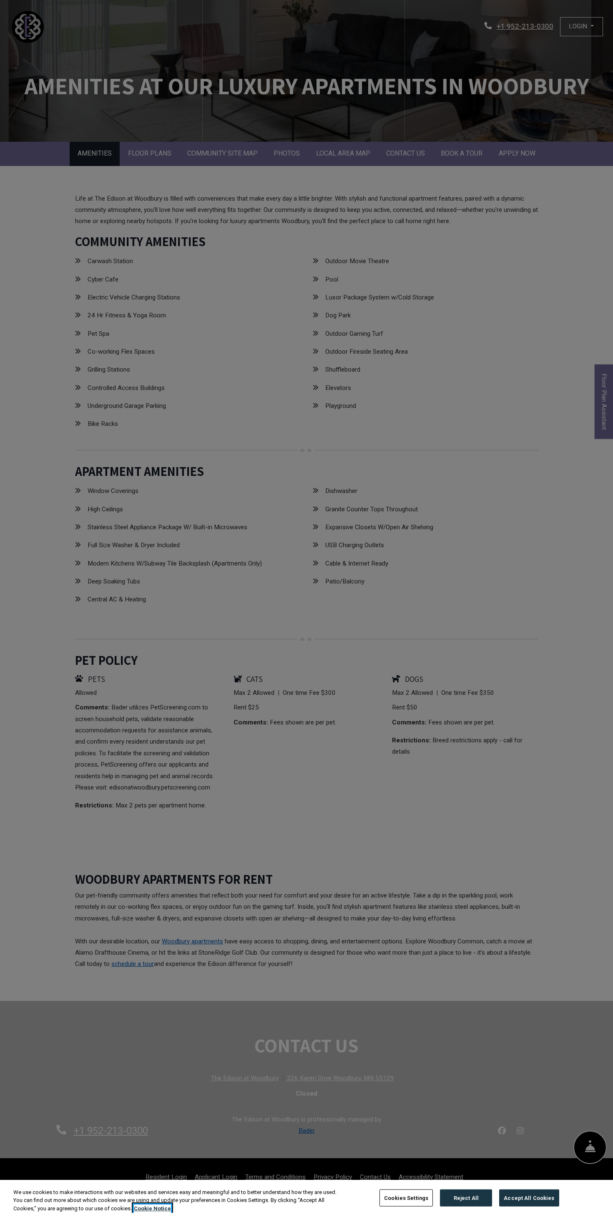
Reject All (466, 1197)
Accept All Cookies (529, 1197)
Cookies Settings (406, 1197)
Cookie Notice (152, 1208)
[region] (306, 1198)
